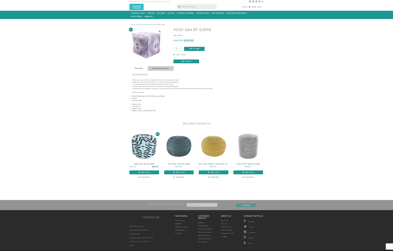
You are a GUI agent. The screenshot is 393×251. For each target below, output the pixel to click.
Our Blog (224, 236)
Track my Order (203, 226)
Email (131, 245)
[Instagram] (259, 2)
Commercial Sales (138, 13)
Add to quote (186, 61)
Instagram (251, 232)
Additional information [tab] (160, 68)
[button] (160, 31)
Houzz (250, 243)
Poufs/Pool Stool (147, 24)
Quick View (145, 177)
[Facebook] (250, 2)
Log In (244, 7)
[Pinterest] (256, 2)
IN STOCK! (171, 13)
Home (133, 24)
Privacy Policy (202, 242)
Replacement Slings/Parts (236, 13)
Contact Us (224, 220)
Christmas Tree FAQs (228, 233)
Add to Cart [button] (145, 172)
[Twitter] (253, 2)
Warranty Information (205, 232)
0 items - (255, 7)
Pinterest (251, 238)
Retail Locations (226, 227)
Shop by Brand (136, 16)
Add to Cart (194, 49)
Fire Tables (161, 13)
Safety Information (204, 235)
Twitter (251, 227)
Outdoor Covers (202, 13)
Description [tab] (139, 68)
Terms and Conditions (205, 239)
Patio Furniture (218, 13)
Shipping (200, 222)
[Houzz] (262, 2)
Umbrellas (148, 16)
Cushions (150, 13)
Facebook (251, 222)
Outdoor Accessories (185, 13)
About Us (224, 224)
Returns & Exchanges (205, 229)
